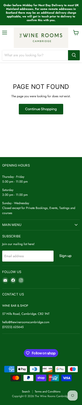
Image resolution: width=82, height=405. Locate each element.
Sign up (65, 256)
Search (26, 391)
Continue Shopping (41, 109)
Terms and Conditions (47, 391)
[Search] (74, 55)
